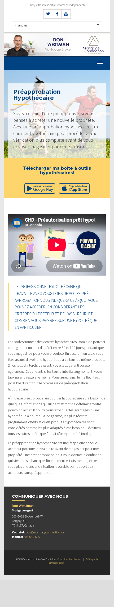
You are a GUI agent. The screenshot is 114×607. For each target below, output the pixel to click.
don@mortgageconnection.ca (45, 532)
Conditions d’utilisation (69, 559)
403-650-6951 (33, 537)
